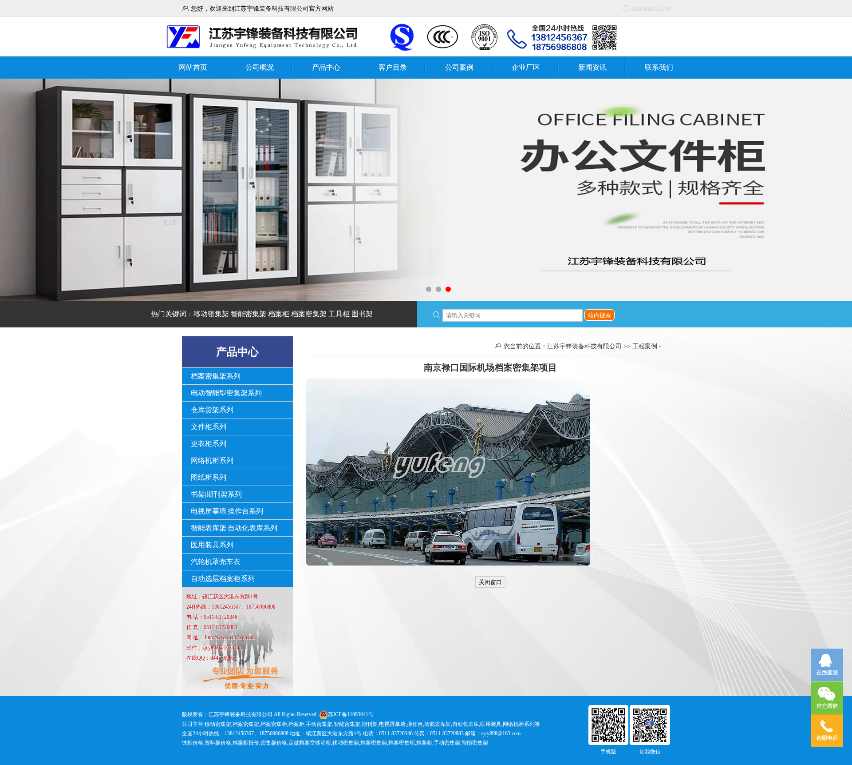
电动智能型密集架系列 (226, 393)
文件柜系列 (208, 426)
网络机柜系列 (212, 460)
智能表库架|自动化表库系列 (234, 528)
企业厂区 (526, 67)
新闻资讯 (592, 67)
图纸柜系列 (208, 477)
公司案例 (459, 67)
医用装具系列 (212, 545)
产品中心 (326, 67)
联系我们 (659, 67)
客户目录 (393, 67)
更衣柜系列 (208, 443)
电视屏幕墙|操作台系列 (227, 511)
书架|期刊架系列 (216, 494)
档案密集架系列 (216, 376)
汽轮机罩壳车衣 (216, 562)
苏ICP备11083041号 (351, 714)
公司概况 (259, 67)
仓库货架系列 (212, 410)
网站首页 (193, 67)
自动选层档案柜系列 (223, 578)
